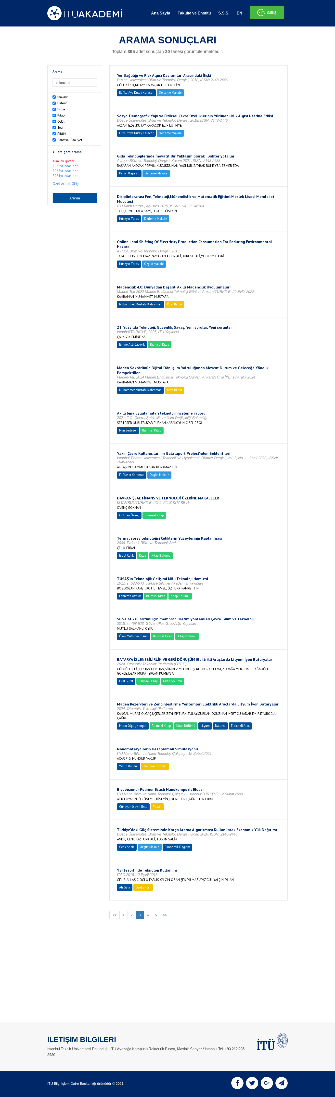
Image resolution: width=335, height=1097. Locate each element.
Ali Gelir (124, 887)
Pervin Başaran (129, 173)
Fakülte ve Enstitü (194, 13)
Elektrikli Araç (240, 726)
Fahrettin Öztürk (130, 596)
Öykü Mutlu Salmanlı (133, 636)
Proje (61, 109)
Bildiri (61, 133)
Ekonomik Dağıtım (177, 847)
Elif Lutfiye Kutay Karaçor (136, 93)
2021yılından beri (65, 175)
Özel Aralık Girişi (65, 183)
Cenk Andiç (126, 847)
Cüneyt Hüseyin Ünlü (133, 807)
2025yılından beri (65, 171)
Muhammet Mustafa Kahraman (140, 304)
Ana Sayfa (160, 13)
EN (239, 13)
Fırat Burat (126, 681)
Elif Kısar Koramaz (131, 475)
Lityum (205, 726)
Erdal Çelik (126, 555)
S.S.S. (223, 13)
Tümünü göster (63, 161)
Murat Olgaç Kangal (132, 726)
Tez (60, 127)
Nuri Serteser (128, 430)
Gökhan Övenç (129, 515)
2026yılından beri (65, 166)
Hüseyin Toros (129, 219)
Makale (62, 97)
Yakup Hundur (128, 766)
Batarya (220, 726)
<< (114, 915)
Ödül (60, 121)
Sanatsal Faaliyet (69, 140)
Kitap (61, 115)
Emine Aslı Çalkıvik (132, 344)
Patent (62, 103)
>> (165, 915)
